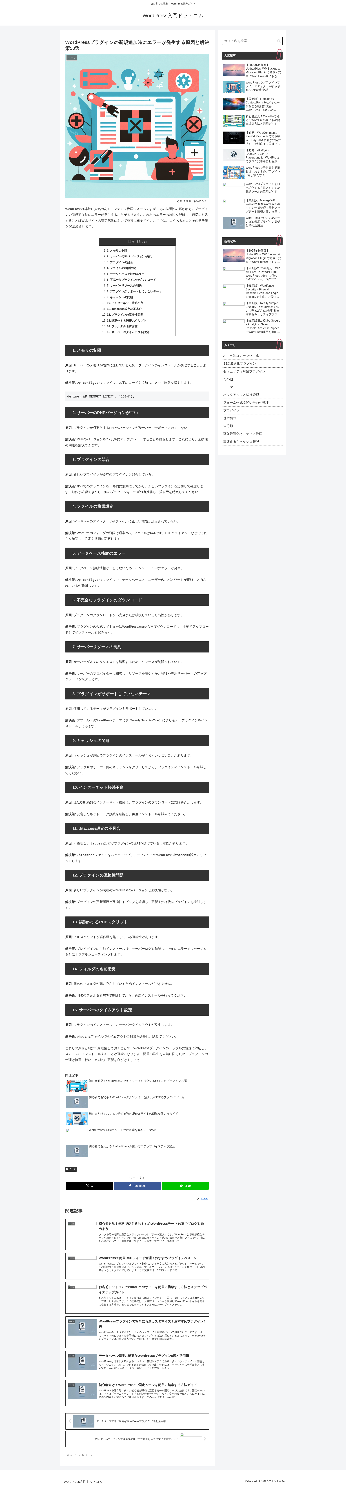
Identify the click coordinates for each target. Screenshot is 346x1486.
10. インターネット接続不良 (125, 302)
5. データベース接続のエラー (126, 273)
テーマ (72, 1169)
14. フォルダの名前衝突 (122, 326)
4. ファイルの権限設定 (121, 268)
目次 (131, 241)
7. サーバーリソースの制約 (124, 285)
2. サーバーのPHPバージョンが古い (130, 256)
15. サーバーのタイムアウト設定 (128, 332)
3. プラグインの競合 (120, 262)
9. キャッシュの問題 (120, 297)
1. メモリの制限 (117, 250)
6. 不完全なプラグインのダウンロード (131, 279)
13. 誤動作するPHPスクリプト (127, 320)
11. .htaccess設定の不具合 (124, 308)
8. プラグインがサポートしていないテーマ (134, 291)
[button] (279, 41)
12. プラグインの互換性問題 (125, 314)
